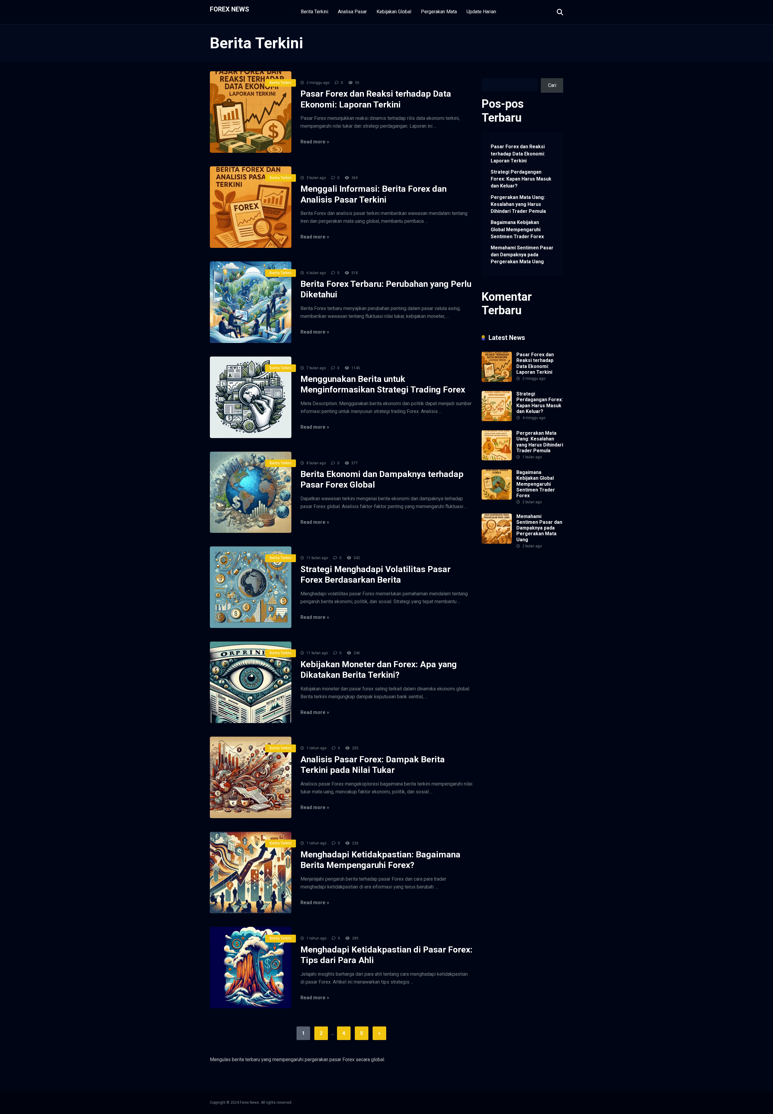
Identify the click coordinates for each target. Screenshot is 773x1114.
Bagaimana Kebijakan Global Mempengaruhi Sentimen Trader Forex (517, 229)
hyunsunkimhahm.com (505, 663)
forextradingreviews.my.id (509, 628)
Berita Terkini (314, 11)
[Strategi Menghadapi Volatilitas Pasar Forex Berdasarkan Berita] (250, 587)
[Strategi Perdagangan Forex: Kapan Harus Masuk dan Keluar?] (497, 419)
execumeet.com (498, 565)
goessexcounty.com (503, 579)
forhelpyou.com (498, 649)
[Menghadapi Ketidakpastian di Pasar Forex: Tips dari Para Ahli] (250, 967)
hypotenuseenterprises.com (511, 600)
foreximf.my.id (497, 621)
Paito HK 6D (495, 614)
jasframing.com (525, 614)
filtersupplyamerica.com (507, 572)
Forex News (229, 8)
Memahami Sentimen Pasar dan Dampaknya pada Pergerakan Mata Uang (522, 254)
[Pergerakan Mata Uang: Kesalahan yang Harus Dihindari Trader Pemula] (497, 459)
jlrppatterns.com (498, 684)
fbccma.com (529, 565)
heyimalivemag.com (502, 656)
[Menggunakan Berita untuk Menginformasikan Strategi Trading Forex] (250, 397)
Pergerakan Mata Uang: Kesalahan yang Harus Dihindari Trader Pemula (518, 204)
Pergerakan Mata (439, 11)
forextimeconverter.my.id (508, 642)
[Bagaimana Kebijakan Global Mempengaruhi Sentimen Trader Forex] (497, 498)
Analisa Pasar (352, 11)
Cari (486, 75)
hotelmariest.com (500, 593)
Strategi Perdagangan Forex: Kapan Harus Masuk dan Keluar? (521, 179)
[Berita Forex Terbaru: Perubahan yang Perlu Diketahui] (250, 302)
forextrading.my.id (500, 635)
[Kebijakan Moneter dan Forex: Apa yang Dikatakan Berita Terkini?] (250, 682)
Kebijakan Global (394, 11)
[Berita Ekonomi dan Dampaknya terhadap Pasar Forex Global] (250, 492)
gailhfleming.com (533, 649)
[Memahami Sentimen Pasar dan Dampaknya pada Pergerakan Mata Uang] (497, 542)
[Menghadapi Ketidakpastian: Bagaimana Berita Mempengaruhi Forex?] (250, 872)
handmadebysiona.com (506, 586)
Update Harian (481, 11)
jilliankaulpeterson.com (506, 677)
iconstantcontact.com (504, 607)
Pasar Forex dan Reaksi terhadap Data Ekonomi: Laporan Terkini (518, 153)
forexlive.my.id (528, 621)
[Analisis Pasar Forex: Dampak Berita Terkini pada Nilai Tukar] (250, 777)
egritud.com (547, 642)
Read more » (314, 142)
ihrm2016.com (544, 663)
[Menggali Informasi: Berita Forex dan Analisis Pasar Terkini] (250, 207)
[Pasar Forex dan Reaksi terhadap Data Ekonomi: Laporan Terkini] (250, 112)
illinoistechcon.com (502, 670)
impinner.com (541, 607)
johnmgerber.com (535, 684)
